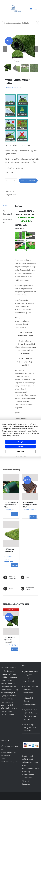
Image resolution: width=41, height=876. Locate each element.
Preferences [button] (15, 435)
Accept (20, 442)
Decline (20, 446)
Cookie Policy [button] (8, 433)
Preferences (20, 451)
